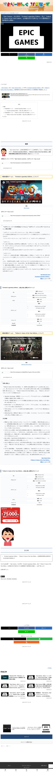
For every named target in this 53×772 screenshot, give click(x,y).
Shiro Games (26, 208)
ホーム (9, 765)
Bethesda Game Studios (26, 364)
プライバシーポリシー (26, 765)
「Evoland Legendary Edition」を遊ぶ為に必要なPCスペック (19, 110)
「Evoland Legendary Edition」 (34, 87)
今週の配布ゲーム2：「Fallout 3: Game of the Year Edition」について (19, 112)
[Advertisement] (26, 73)
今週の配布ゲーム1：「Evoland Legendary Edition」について (18, 108)
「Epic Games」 (5, 87)
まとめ (4, 116)
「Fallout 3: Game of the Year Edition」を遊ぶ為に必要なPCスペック (20, 114)
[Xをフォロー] (13, 639)
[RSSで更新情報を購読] (26, 642)
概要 (4, 106)
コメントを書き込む (26, 742)
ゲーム (3, 576)
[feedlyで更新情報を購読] (39, 639)
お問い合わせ (44, 765)
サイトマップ (26, 767)
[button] (49, 401)
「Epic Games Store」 (16, 87)
